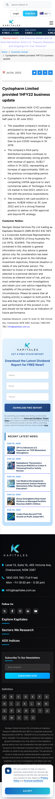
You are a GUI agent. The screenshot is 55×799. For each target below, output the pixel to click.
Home (4, 52)
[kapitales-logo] (11, 23)
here (46, 425)
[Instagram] (20, 611)
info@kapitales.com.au (19, 326)
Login (16, 13)
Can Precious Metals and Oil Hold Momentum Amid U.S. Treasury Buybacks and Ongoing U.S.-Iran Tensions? (27, 42)
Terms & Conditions (33, 780)
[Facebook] (12, 611)
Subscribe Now (27, 676)
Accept (27, 790)
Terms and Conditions (33, 418)
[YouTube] (35, 611)
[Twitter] (4, 611)
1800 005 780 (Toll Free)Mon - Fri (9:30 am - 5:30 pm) (25, 580)
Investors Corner (19, 52)
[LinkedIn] (28, 611)
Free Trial (30, 13)
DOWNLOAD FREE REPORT (27, 407)
